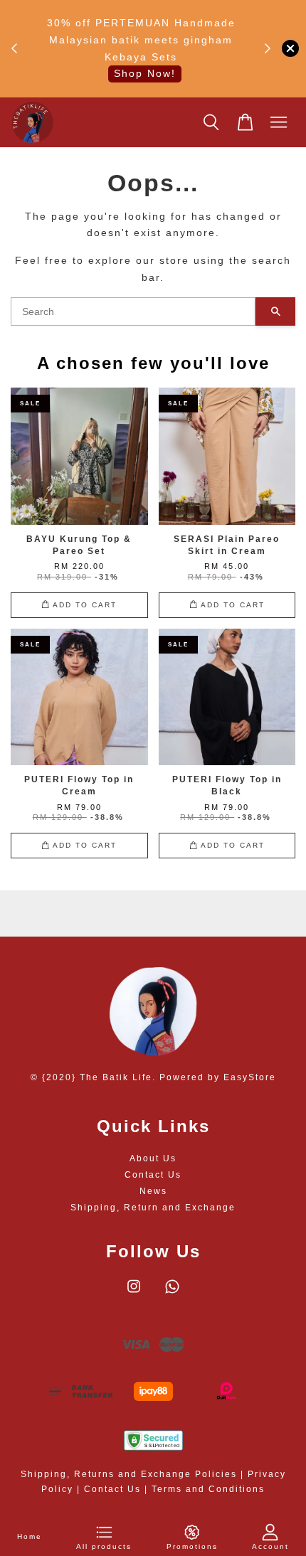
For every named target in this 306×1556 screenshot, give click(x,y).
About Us (153, 1158)
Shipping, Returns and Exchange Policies (129, 1474)
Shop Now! (145, 73)
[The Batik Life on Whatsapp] (172, 1294)
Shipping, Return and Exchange (153, 1208)
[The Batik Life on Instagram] (134, 1294)
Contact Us (153, 1175)
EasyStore (249, 1077)
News (153, 1191)
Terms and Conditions (208, 1489)
